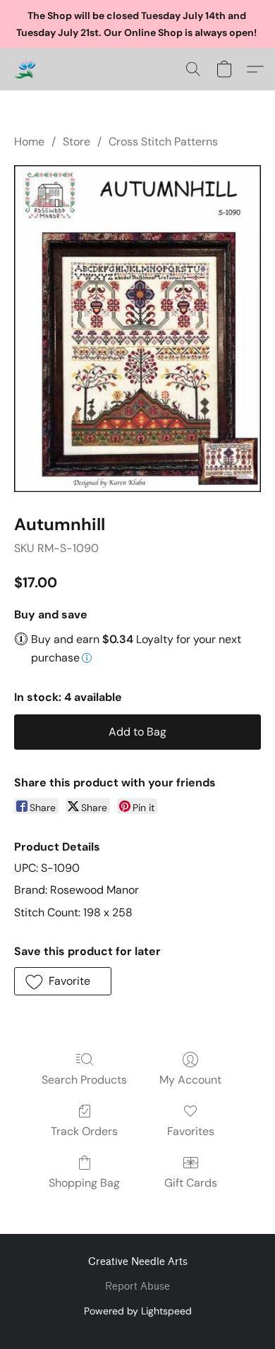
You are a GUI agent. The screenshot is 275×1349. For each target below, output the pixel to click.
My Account (190, 1079)
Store (76, 141)
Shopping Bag (84, 1182)
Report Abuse (137, 1287)
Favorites (190, 1131)
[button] (25, 69)
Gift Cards (190, 1182)
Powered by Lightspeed (138, 1311)
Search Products (84, 1079)
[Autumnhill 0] (137, 328)
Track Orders (84, 1131)
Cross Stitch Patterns (163, 141)
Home (29, 141)
